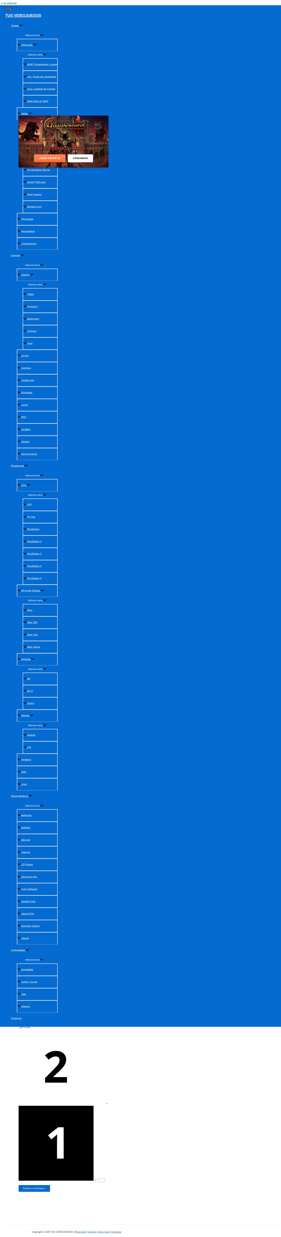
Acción (25, 355)
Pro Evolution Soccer (38, 170)
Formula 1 (32, 306)
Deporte (25, 274)
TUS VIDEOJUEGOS (23, 15)
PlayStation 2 (34, 541)
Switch (30, 703)
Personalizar (28, 231)
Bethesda (26, 815)
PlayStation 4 (34, 566)
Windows (26, 759)
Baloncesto (33, 318)
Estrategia (26, 392)
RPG (23, 417)
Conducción (27, 380)
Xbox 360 (32, 622)
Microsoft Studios (30, 590)
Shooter (25, 441)
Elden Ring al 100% (37, 101)
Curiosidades (18, 950)
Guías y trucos (29, 982)
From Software (29, 889)
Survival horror (29, 454)
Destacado (27, 45)
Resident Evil (34, 206)
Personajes (27, 219)
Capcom (25, 852)
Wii (28, 678)
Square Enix (27, 913)
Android (31, 735)
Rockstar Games (30, 926)
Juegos (15, 25)
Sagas (24, 113)
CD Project (27, 864)
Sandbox (26, 429)
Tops (23, 994)
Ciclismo (31, 331)
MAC (23, 772)
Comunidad (80, 158)
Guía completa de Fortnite (41, 89)
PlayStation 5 (34, 578)
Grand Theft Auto (36, 182)
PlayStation (33, 529)
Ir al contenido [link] (9, 3)
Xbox (29, 610)
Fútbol (30, 294)
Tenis (30, 343)
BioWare (25, 827)
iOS (29, 747)
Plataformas (17, 466)
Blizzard (25, 840)
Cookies (92, 1232)
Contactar (16, 1018)
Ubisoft (25, 938)
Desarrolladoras (19, 796)
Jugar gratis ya (49, 158)
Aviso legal (103, 1232)
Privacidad (80, 1232)
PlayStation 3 (34, 553)
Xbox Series (33, 647)
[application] (21, 26)
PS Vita (31, 517)
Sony (24, 485)
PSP (29, 504)
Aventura (26, 368)
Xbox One (32, 634)
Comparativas (28, 243)
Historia (25, 1006)
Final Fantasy (34, 194)
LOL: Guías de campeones (41, 76)
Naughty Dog (28, 901)
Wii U (30, 691)
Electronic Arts (29, 876)
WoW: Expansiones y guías (42, 64)
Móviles (25, 715)
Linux (24, 784)
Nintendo (26, 659)
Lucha (24, 405)
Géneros (15, 255)
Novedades (27, 969)
